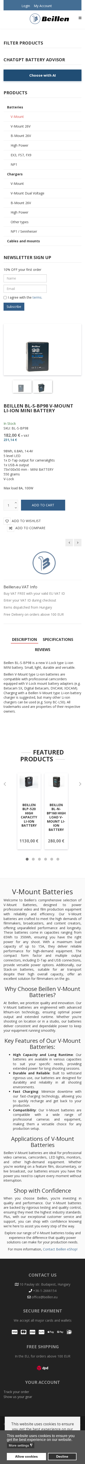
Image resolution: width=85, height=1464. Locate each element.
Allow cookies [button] (26, 1456)
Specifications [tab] (58, 639)
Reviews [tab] (42, 649)
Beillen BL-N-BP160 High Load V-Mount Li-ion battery (56, 817)
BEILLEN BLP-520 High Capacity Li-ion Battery (29, 815)
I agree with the (25, 297)
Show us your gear (18, 1396)
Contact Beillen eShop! (60, 1249)
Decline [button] (62, 1456)
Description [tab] (24, 639)
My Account (43, 6)
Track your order (16, 1392)
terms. (37, 297)
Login (25, 6)
